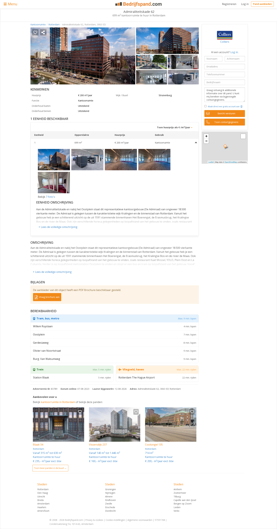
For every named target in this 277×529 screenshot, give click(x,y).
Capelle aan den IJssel (185, 500)
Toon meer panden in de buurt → (50, 468)
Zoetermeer (180, 492)
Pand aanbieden (262, 3)
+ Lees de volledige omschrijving (58, 227)
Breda (40, 500)
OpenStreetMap (231, 162)
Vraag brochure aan (48, 297)
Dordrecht (110, 510)
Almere (109, 496)
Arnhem (178, 489)
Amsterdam (43, 503)
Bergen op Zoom (183, 503)
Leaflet (211, 162)
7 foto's (50, 197)
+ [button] (206, 136)
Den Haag (42, 492)
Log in (245, 4)
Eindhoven (110, 500)
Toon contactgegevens (226, 122)
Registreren (229, 4)
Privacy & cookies (94, 519)
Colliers (224, 41)
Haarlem (41, 507)
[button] (241, 106)
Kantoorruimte (38, 24)
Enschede (110, 507)
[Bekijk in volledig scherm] (243, 136)
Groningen (110, 489)
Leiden (177, 507)
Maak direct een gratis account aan (223, 106)
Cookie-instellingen (115, 519)
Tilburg (177, 496)
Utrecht (41, 496)
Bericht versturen (226, 113)
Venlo (176, 510)
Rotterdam (54, 24)
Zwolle (108, 503)
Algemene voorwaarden (139, 519)
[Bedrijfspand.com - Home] (138, 4)
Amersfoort (43, 510)
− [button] (206, 141)
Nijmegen (110, 492)
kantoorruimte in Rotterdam (58, 402)
